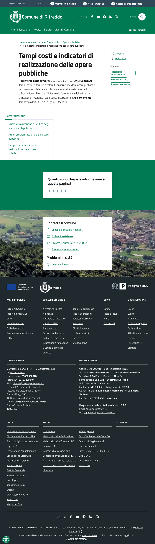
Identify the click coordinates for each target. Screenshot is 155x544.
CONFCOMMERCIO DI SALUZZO (95, 451)
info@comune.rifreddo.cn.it (26, 387)
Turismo (76, 338)
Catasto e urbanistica (53, 333)
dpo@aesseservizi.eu (96, 409)
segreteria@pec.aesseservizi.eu (99, 412)
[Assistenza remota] (80, 531)
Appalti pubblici (50, 323)
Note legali (12, 480)
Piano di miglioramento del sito (22, 441)
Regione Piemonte (17, 3)
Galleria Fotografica (137, 323)
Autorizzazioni (50, 328)
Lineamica (48, 470)
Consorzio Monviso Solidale (56, 451)
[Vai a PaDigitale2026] (129, 286)
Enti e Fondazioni (15, 328)
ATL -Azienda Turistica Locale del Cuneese (64, 460)
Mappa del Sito (14, 504)
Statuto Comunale (16, 470)
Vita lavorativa (80, 343)
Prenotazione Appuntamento (21, 451)
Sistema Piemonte (88, 446)
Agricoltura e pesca (52, 309)
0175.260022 (17, 372)
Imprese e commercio (83, 309)
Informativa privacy (16, 475)
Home (22, 42)
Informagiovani (86, 431)
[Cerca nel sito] (142, 16)
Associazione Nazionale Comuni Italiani (62, 465)
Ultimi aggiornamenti (17, 494)
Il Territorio (133, 318)
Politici (10, 338)
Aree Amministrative (17, 313)
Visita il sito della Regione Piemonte (61, 436)
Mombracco (49, 431)
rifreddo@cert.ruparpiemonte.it (28, 383)
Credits (10, 489)
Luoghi (131, 313)
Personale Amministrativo (20, 333)
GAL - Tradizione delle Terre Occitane (97, 436)
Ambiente (48, 313)
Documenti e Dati (15, 323)
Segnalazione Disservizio (19, 456)
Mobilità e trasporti (82, 313)
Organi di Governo (16, 309)
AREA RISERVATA (77, 539)
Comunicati (109, 323)
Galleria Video (134, 328)
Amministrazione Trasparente (43, 42)
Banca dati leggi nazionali (91, 441)
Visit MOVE (84, 456)
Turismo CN (84, 465)
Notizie (107, 309)
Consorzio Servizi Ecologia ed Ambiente (62, 456)
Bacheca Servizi (14, 465)
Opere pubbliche (71, 42)
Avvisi (106, 318)
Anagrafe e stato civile (54, 318)
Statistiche (12, 499)
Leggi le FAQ (13, 446)
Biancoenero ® (89, 535)
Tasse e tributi (110, 313)
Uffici (9, 318)
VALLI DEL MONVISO (89, 460)
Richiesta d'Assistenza (18, 460)
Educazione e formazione (55, 343)
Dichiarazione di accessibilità (21, 436)
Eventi (131, 309)
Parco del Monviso (52, 446)
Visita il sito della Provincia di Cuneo (61, 441)
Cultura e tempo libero (54, 338)
